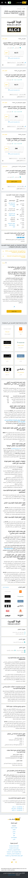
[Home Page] (21, 2)
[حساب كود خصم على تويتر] (12, 862)
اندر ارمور (7, 374)
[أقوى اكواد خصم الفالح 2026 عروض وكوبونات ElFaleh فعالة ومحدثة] (8, 611)
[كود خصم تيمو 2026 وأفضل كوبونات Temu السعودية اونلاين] (20, 329)
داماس (20, 374)
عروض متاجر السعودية (14, 848)
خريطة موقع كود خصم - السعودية (14, 852)
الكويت (14, 829)
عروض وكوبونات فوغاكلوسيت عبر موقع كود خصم (15, 421)
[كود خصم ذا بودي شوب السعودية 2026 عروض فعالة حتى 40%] (20, 342)
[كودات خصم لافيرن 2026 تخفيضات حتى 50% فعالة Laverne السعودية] (7, 356)
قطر (14, 835)
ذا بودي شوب (20, 347)
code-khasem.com (8, 549)
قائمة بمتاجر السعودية (14, 846)
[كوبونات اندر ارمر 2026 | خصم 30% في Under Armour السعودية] (7, 369)
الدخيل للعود (7, 347)
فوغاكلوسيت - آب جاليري (17, 810)
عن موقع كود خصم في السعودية (14, 854)
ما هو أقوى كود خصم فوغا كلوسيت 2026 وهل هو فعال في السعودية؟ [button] (15, 251)
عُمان (14, 833)
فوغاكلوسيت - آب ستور (17, 807)
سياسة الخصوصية (11, 875)
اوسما (21, 361)
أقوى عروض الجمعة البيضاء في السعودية (14, 856)
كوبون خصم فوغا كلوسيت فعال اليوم (11, 225)
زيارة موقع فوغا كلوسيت (14, 58)
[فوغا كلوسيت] (14, 622)
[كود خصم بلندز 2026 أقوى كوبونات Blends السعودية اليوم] (20, 616)
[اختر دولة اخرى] (9, 3)
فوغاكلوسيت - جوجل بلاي (16, 808)
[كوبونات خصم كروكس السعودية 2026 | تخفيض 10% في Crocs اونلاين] (8, 616)
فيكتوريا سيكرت (7, 334)
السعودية (14, 826)
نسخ (6, 53)
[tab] (14, 251)
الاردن (14, 839)
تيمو (21, 334)
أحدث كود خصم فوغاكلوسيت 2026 (12, 204)
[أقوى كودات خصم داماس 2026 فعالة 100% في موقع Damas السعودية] (20, 369)
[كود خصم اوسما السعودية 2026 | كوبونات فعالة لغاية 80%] (20, 356)
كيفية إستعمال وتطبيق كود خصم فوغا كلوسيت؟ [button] (16, 256)
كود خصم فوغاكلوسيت (16, 448)
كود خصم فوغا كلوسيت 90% (12, 214)
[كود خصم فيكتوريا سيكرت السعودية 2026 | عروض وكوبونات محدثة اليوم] (7, 329)
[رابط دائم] (25, 63)
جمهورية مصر (14, 837)
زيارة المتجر (14, 311)
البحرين (14, 831)
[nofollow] (14, 27)
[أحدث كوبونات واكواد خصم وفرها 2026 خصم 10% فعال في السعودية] (20, 611)
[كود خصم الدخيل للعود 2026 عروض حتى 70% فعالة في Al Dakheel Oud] (7, 342)
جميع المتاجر (19, 9)
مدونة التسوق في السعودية (14, 850)
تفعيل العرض (14, 181)
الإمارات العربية (14, 828)
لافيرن (7, 361)
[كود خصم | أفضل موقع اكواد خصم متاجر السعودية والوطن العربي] (24, 9)
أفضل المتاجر (21, 587)
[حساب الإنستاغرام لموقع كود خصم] (16, 862)
